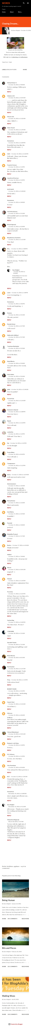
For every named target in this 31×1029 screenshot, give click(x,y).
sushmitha (10, 432)
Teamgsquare (11, 463)
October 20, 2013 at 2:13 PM (17, 756)
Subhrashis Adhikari (13, 335)
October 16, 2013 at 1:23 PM (17, 434)
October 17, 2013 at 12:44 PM (17, 622)
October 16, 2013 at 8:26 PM (17, 454)
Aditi (8, 154)
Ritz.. (8, 248)
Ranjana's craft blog (13, 743)
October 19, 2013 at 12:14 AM (17, 704)
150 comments (12, 1014)
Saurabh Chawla (11, 642)
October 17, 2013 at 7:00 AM (17, 556)
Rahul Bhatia (10, 361)
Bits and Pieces (9, 948)
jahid (8, 389)
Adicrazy (9, 713)
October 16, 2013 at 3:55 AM (17, 315)
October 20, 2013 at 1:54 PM (17, 745)
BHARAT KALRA (11, 689)
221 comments (12, 966)
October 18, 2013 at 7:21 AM (17, 644)
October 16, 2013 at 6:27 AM (17, 326)
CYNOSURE (10, 631)
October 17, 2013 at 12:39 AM (20, 474)
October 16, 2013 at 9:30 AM (17, 363)
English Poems (11, 69)
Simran (9, 567)
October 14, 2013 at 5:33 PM (17, 180)
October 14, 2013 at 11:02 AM (17, 118)
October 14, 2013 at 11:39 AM (17, 129)
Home (4, 12)
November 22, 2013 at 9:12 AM (17, 806)
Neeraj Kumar (11, 500)
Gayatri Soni (10, 702)
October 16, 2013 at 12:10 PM (17, 423)
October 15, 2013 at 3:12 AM (17, 213)
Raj (8, 443)
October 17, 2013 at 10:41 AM (17, 569)
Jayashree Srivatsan (13, 178)
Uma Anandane (11, 765)
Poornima (10, 591)
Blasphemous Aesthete (13, 237)
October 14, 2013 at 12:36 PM (19, 154)
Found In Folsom (12, 165)
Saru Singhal (15, 270)
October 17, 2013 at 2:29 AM (17, 514)
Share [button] (25, 69)
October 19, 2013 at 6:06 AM (17, 715)
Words (6, 3)
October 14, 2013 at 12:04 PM (17, 142)
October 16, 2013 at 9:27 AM (17, 337)
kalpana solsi (11, 96)
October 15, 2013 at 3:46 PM (17, 303)
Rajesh (9, 421)
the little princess (12, 211)
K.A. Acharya (10, 754)
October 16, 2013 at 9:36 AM (17, 376)
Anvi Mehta (10, 512)
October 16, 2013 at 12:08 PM (17, 411)
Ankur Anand (11, 127)
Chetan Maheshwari (13, 732)
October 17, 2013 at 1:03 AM (17, 485)
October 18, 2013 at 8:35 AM (17, 657)
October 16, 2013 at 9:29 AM (17, 348)
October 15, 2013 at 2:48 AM (17, 202)
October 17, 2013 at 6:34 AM (20, 545)
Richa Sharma (11, 655)
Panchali (9, 523)
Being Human (8, 900)
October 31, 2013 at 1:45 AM (19, 776)
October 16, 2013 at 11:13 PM (17, 465)
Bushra (9, 545)
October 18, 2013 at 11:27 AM (17, 668)
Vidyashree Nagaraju (13, 819)
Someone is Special (12, 409)
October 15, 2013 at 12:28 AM (17, 191)
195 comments (12, 918)
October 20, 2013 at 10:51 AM (17, 734)
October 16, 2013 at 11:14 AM (17, 400)
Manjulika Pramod (12, 534)
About (12, 12)
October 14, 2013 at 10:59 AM (17, 97)
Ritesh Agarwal (11, 224)
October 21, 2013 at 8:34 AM (17, 767)
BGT (8, 776)
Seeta (9, 474)
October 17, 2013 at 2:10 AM (17, 502)
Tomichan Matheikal (13, 346)
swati (8, 292)
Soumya (9, 313)
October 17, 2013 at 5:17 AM (17, 536)
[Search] (24, 3)
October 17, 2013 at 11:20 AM (17, 580)
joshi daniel (10, 189)
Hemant (9, 578)
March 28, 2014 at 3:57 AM (16, 821)
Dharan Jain (10, 116)
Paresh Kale (10, 398)
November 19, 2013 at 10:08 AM (17, 793)
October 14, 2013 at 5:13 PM (17, 167)
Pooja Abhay (10, 452)
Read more (25, 918)
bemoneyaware (11, 484)
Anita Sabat (10, 374)
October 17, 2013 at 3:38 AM (17, 525)
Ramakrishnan (11, 324)
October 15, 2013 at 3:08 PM (19, 248)
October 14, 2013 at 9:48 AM (17, 84)
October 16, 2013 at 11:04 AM (19, 389)
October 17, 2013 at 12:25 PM (17, 593)
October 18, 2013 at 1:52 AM (17, 633)
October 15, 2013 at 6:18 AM (17, 226)
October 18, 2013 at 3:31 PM (17, 691)
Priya (8, 680)
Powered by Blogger (16, 1024)
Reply (9, 91)
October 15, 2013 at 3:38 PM (20, 292)
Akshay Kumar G (12, 82)
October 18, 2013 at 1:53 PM (19, 680)
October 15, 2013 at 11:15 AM (17, 239)
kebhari (9, 554)
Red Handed (10, 666)
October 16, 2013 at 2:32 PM (18, 443)
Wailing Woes (8, 996)
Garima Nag (10, 620)
